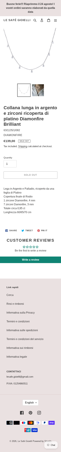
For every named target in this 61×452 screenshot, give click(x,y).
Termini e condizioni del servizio (25, 339)
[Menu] (55, 20)
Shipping (22, 146)
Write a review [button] (30, 259)
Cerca (10, 295)
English (29, 402)
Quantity (8, 157)
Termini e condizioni (18, 321)
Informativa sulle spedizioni (22, 330)
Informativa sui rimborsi (20, 348)
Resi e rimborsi (15, 303)
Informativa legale (17, 356)
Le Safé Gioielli (17, 20)
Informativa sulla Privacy (21, 312)
